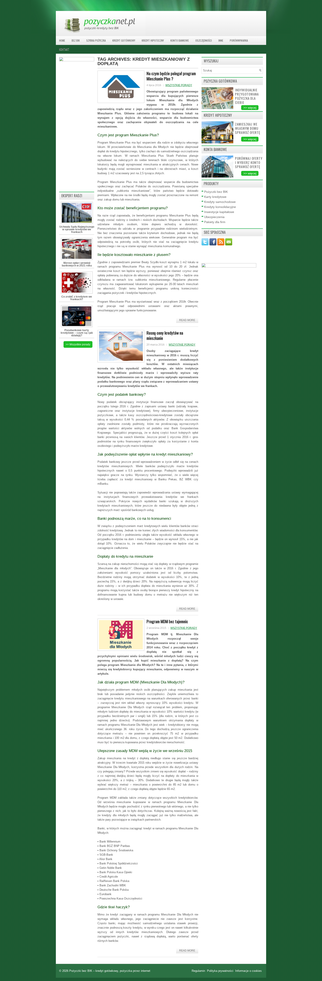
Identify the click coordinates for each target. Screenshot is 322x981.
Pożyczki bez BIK (216, 191)
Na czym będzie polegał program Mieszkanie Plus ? (171, 76)
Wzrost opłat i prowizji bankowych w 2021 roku (77, 264)
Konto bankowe (179, 40)
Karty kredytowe (215, 197)
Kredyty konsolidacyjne (220, 207)
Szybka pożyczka (96, 40)
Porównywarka (239, 40)
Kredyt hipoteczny (153, 40)
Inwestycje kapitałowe (219, 212)
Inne (220, 40)
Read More (187, 320)
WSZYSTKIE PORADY (178, 85)
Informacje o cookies (248, 970)
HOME (62, 40)
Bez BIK (76, 40)
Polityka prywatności (220, 970)
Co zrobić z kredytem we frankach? (76, 298)
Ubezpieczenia (214, 217)
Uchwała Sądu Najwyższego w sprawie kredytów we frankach (76, 229)
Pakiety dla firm (214, 222)
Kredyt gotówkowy (123, 40)
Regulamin (199, 970)
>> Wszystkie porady (78, 344)
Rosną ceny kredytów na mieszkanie (165, 335)
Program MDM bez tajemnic (167, 621)
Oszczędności (203, 40)
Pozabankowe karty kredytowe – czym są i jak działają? (77, 333)
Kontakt (64, 49)
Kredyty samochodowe (220, 202)
